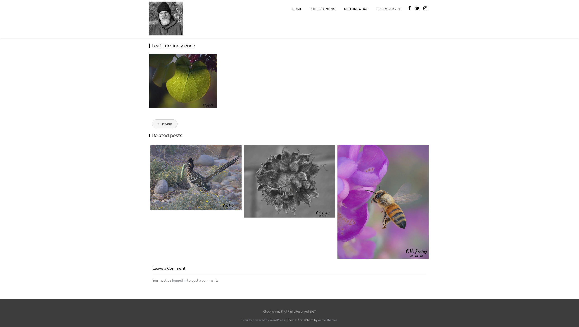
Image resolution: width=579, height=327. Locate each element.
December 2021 (389, 9)
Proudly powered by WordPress (263, 320)
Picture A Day (356, 9)
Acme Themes (327, 320)
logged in (179, 280)
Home (297, 9)
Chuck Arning (323, 9)
